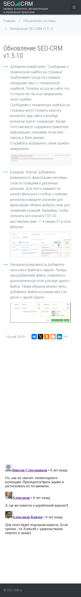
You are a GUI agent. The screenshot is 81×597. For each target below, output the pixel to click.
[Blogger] (53, 336)
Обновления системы (39, 21)
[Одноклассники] (47, 336)
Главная (9, 21)
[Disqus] (37, 402)
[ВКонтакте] (34, 336)
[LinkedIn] (59, 336)
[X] (40, 336)
